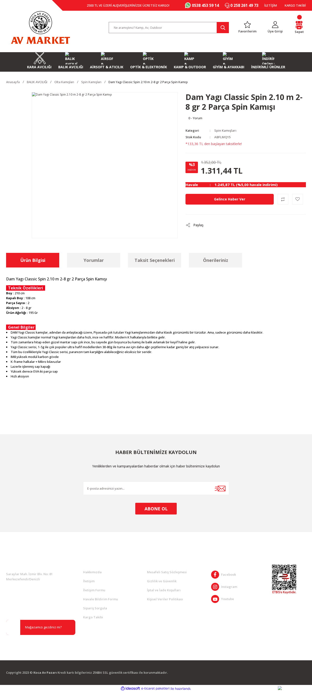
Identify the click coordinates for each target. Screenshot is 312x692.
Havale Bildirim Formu (100, 599)
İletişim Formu (94, 590)
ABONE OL (156, 509)
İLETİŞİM (270, 5)
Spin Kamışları (225, 130)
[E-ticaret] (155, 688)
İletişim (89, 581)
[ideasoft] (130, 688)
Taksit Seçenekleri (155, 260)
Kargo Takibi (93, 617)
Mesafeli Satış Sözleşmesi (167, 572)
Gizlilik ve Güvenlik (161, 581)
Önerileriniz (215, 260)
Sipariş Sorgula (95, 608)
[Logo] (40, 27)
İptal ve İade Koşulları (164, 590)
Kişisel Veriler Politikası (165, 599)
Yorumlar (94, 260)
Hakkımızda (92, 572)
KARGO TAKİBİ (295, 5)
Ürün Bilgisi (32, 260)
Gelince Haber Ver (229, 199)
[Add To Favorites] (297, 199)
